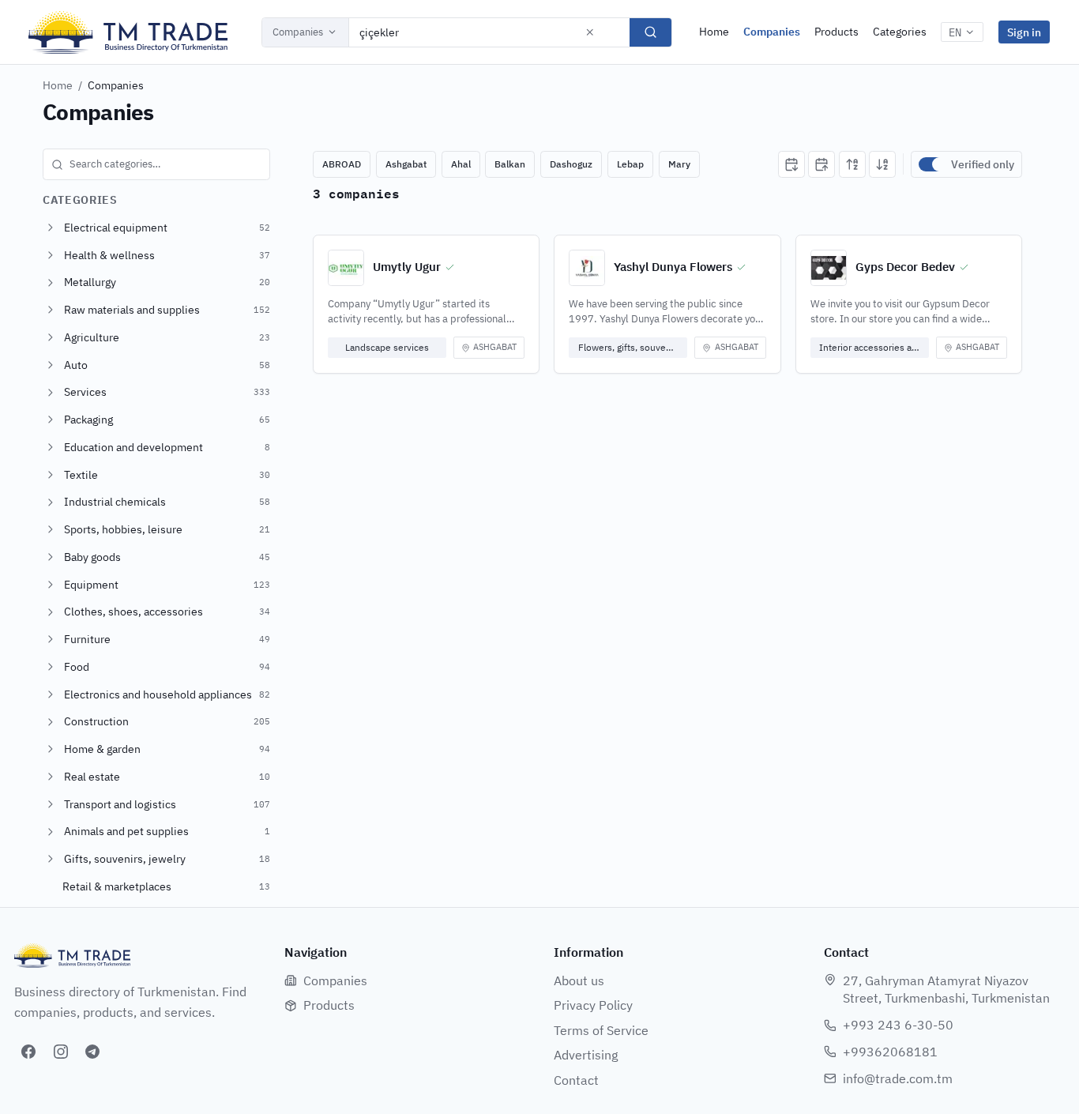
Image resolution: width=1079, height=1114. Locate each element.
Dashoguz (571, 164)
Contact (576, 1080)
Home (714, 31)
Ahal (461, 164)
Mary (679, 164)
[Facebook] (28, 1051)
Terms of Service (601, 1030)
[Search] (650, 32)
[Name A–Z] (852, 164)
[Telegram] (92, 1051)
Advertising (586, 1055)
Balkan (509, 164)
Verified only (982, 164)
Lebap (630, 164)
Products (836, 31)
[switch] (931, 164)
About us (579, 980)
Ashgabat (406, 164)
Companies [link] (116, 85)
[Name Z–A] (882, 164)
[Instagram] (61, 1051)
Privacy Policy (593, 1005)
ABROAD (341, 164)
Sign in (1024, 32)
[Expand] (50, 227)
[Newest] (791, 164)
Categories (900, 31)
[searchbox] (156, 164)
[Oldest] (821, 164)
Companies (298, 32)
